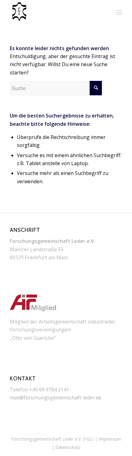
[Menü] (119, 12)
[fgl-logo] (54, 12)
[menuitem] (119, 12)
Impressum (110, 439)
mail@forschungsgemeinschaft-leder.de (55, 397)
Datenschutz (67, 447)
